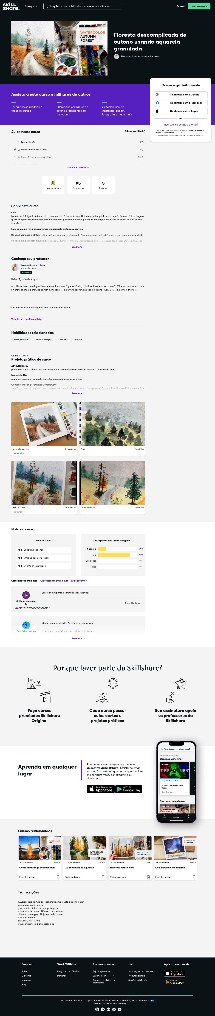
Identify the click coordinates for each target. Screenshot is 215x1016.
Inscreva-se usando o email (181, 124)
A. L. (83, 449)
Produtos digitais (136, 976)
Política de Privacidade (164, 133)
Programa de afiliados (68, 971)
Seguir (43, 265)
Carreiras (26, 976)
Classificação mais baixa (54, 580)
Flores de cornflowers (122, 867)
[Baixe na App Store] (100, 789)
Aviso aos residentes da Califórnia (109, 1003)
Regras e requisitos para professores (104, 981)
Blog (24, 984)
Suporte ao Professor (103, 976)
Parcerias (61, 976)
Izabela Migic (19, 508)
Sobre (24, 971)
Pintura (62, 340)
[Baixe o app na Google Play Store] (178, 982)
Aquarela (77, 340)
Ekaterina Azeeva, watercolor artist (140, 56)
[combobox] (82, 6)
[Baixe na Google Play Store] (129, 789)
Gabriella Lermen (21, 449)
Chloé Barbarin (88, 508)
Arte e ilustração (44, 340)
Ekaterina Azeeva (33, 265)
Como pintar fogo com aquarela (37, 867)
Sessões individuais (137, 980)
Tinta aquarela (21, 340)
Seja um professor (101, 971)
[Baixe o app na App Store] (178, 973)
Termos (114, 1000)
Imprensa (26, 980)
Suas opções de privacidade (135, 1000)
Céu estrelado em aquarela (170, 867)
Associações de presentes (140, 971)
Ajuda (89, 1000)
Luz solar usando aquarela (79, 867)
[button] (36, 6)
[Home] (11, 6)
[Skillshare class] (39, 848)
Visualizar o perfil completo (26, 319)
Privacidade (102, 1000)
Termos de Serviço (195, 130)
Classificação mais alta (24, 580)
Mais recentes (79, 580)
